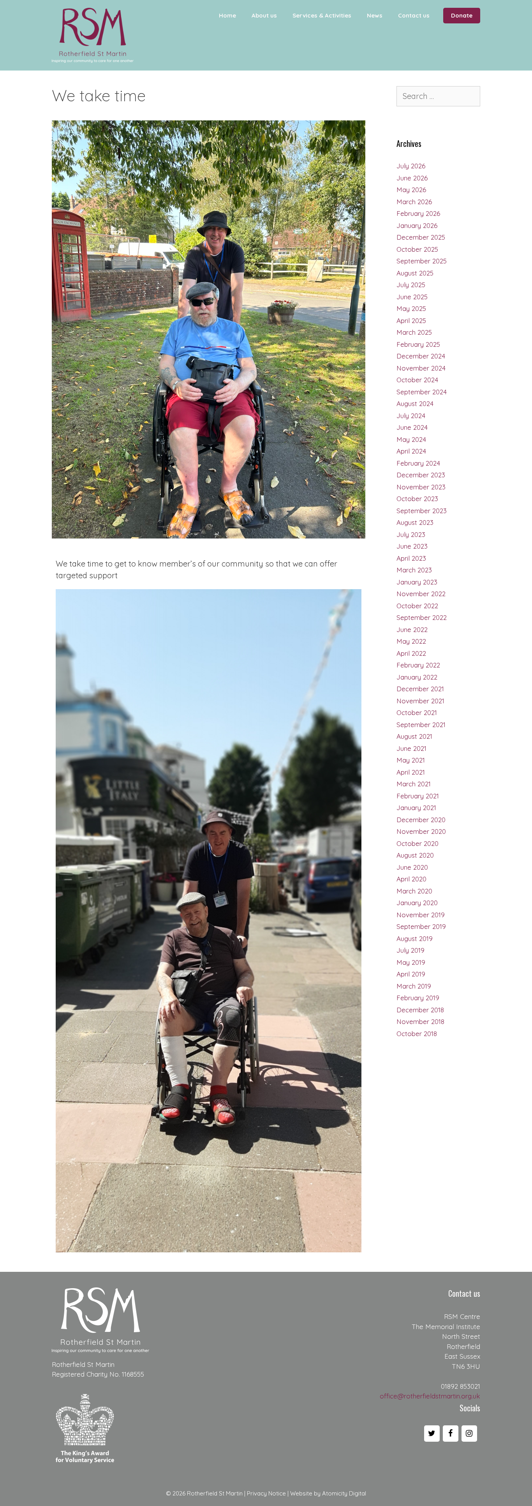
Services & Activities (321, 15)
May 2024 (411, 439)
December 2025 (420, 237)
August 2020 (415, 855)
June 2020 (412, 867)
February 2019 (417, 998)
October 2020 (417, 843)
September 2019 (421, 926)
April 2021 (410, 772)
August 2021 (414, 736)
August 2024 (414, 403)
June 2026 (412, 178)
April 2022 (411, 653)
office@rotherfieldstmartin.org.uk (430, 1396)
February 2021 (417, 796)
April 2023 (411, 558)
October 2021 (416, 712)
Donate (461, 15)
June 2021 (411, 748)
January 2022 (416, 677)
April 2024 (411, 451)
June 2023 (412, 546)
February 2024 (418, 463)
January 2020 (417, 903)
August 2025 (414, 273)
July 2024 (410, 415)
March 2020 (414, 891)
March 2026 (414, 202)
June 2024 (412, 427)
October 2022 (417, 606)
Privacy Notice (266, 1493)
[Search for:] (438, 96)
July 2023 (410, 534)
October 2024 (417, 380)
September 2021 (421, 724)
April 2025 (411, 320)
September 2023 (421, 511)
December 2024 (420, 356)
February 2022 (418, 665)
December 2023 (420, 475)
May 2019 (410, 962)
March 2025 (414, 332)
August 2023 (414, 522)
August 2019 (414, 938)
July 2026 (410, 166)
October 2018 (416, 1033)
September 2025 (421, 261)
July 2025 (410, 285)
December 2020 (421, 820)
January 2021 (416, 807)
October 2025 (417, 249)
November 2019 (420, 915)
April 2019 (410, 974)
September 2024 (421, 392)
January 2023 (416, 582)
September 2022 (421, 617)
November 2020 (421, 831)
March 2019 (413, 986)
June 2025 (412, 297)
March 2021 (413, 784)
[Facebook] (450, 1433)
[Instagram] (469, 1433)
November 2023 (421, 487)
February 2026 (418, 213)
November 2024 (421, 368)
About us (264, 15)
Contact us (414, 15)
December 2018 (420, 1010)
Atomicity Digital (344, 1493)
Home (227, 15)
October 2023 (417, 498)
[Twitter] (432, 1433)
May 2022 (411, 641)
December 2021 (420, 689)
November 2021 (420, 701)
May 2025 (411, 308)
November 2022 (421, 594)
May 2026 (411, 189)
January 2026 (416, 225)
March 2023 (414, 570)
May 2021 (410, 760)
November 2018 (420, 1021)
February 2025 (418, 344)
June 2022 (412, 629)
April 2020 (411, 879)
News (374, 15)
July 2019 (410, 950)
